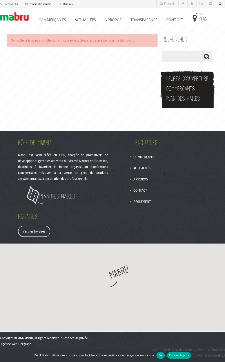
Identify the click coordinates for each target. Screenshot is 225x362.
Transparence (144, 19)
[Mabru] (14, 16)
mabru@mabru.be (40, 3)
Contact (140, 190)
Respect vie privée (75, 338)
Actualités (85, 19)
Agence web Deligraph (16, 344)
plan (203, 19)
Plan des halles (183, 98)
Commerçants (52, 19)
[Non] (219, 355)
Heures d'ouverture (187, 79)
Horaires (68, 3)
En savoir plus (179, 355)
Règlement (142, 202)
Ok (161, 355)
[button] (112, 276)
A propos (113, 19)
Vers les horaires (34, 231)
